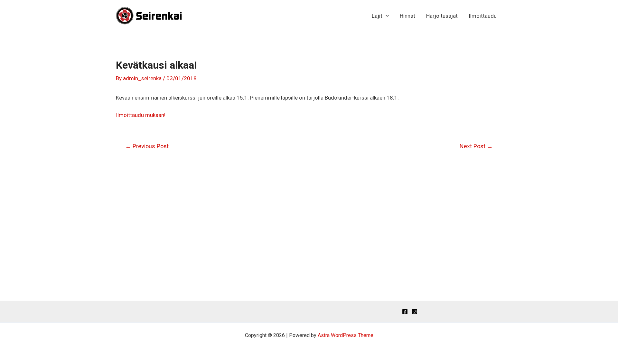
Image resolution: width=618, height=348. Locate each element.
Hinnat (407, 16)
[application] (385, 16)
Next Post (476, 146)
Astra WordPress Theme (345, 335)
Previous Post (147, 146)
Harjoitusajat (442, 16)
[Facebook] (405, 311)
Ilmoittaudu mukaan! (140, 115)
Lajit (377, 16)
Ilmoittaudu (483, 16)
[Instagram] (414, 311)
